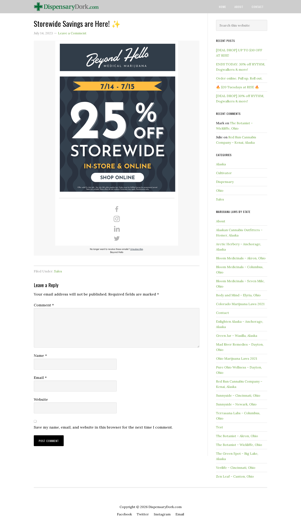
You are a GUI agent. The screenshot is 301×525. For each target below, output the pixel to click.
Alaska (221, 164)
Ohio (219, 190)
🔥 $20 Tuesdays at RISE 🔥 (237, 87)
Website (41, 399)
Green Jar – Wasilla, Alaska (236, 336)
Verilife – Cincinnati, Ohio (235, 468)
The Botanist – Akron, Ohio (237, 436)
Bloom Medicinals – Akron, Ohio (241, 258)
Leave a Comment (72, 33)
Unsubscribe (136, 249)
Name (40, 355)
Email (40, 377)
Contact (222, 313)
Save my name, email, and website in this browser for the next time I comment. (103, 427)
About (220, 221)
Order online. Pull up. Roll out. (239, 78)
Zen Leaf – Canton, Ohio (235, 476)
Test (219, 427)
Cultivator (224, 173)
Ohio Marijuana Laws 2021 (236, 358)
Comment (44, 305)
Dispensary (225, 182)
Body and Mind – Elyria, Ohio (238, 295)
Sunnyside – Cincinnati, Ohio (238, 395)
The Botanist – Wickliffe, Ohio (239, 445)
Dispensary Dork (66, 6)
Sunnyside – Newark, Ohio (236, 404)
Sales (58, 271)
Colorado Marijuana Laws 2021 (240, 304)
